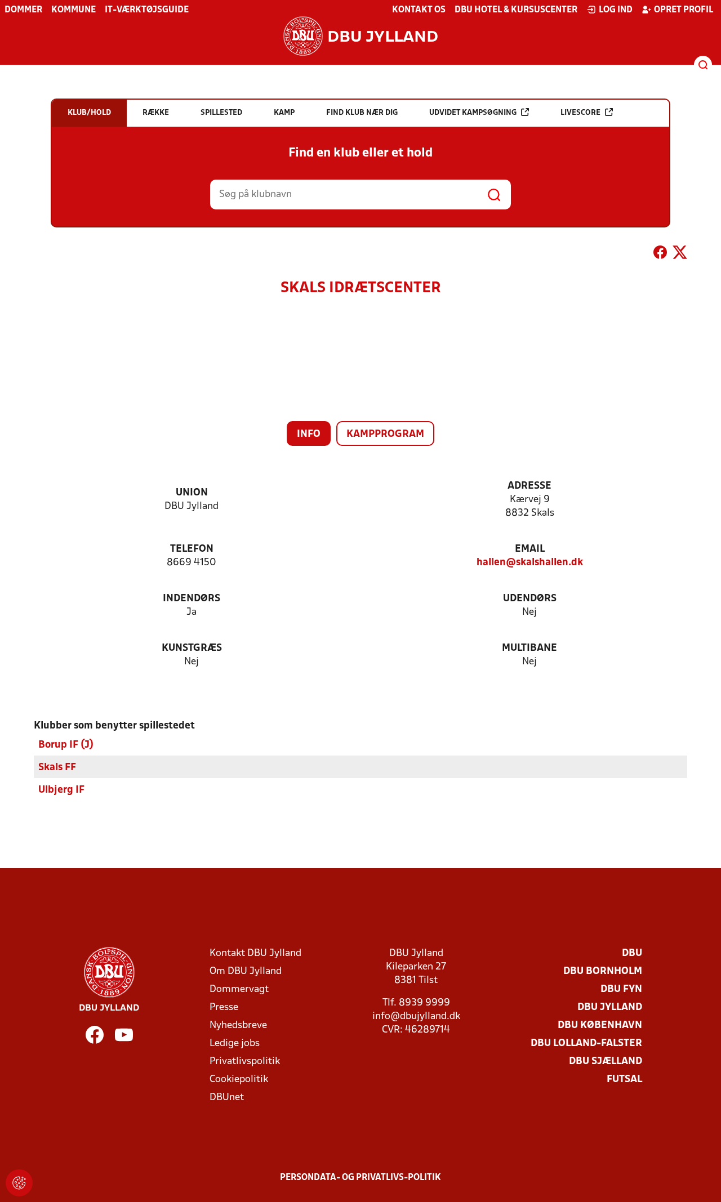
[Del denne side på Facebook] (660, 254)
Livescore (580, 113)
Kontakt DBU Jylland (255, 953)
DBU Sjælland (605, 1061)
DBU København (600, 1025)
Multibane (529, 648)
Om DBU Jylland (246, 971)
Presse (224, 1007)
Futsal (624, 1079)
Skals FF (57, 767)
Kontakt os (419, 10)
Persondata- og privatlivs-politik (360, 1178)
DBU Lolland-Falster (586, 1043)
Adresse (529, 486)
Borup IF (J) (66, 745)
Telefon (191, 549)
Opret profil (683, 10)
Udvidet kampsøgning (473, 113)
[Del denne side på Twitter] (680, 254)
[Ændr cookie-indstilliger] (19, 1182)
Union (192, 493)
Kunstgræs (192, 648)
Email (530, 549)
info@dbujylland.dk (416, 1016)
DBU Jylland (609, 1007)
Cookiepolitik (239, 1079)
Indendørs (191, 599)
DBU (632, 953)
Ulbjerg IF (61, 790)
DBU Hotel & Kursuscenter (516, 10)
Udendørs (530, 599)
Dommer (23, 10)
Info (309, 434)
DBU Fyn (621, 989)
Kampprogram (385, 434)
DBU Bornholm (602, 971)
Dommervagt (239, 989)
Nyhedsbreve (238, 1025)
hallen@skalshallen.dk (530, 563)
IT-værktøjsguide (147, 10)
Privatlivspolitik (245, 1061)
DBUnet (227, 1097)
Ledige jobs (235, 1043)
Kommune (73, 10)
